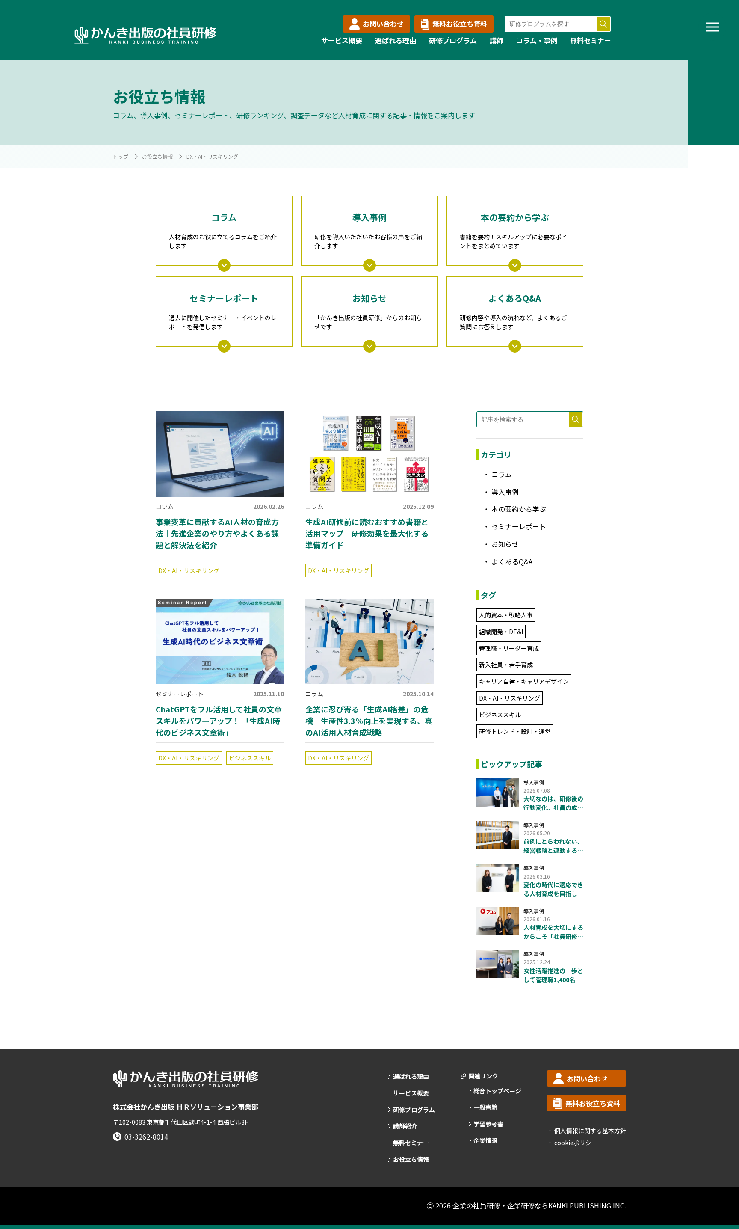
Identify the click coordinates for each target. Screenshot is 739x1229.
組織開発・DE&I (501, 631)
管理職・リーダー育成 (509, 648)
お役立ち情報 (157, 156)
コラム (165, 506)
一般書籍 (485, 1107)
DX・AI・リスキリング (188, 570)
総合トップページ (497, 1091)
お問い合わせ (383, 23)
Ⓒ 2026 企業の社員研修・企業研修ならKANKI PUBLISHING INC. (526, 1205)
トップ (120, 156)
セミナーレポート (180, 693)
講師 (496, 40)
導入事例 (505, 492)
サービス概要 (341, 40)
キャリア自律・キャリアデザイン (524, 681)
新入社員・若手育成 (506, 664)
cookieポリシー (575, 1142)
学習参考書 (488, 1124)
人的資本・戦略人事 (506, 615)
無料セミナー (590, 40)
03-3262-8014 (146, 1136)
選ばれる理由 (395, 40)
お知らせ (505, 544)
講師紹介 (405, 1126)
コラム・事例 (536, 40)
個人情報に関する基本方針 (589, 1130)
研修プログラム (453, 40)
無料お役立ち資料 (459, 23)
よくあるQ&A (511, 561)
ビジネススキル (250, 758)
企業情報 (485, 1141)
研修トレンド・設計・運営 (515, 731)
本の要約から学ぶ (518, 509)
